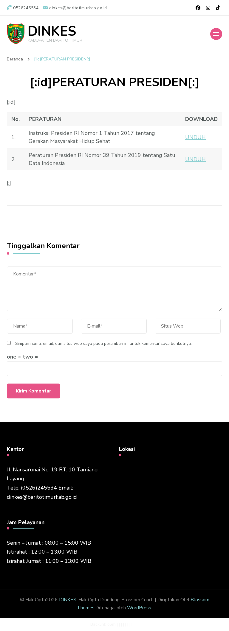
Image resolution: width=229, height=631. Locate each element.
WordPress (139, 607)
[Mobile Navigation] (216, 34)
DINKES (52, 31)
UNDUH (195, 137)
